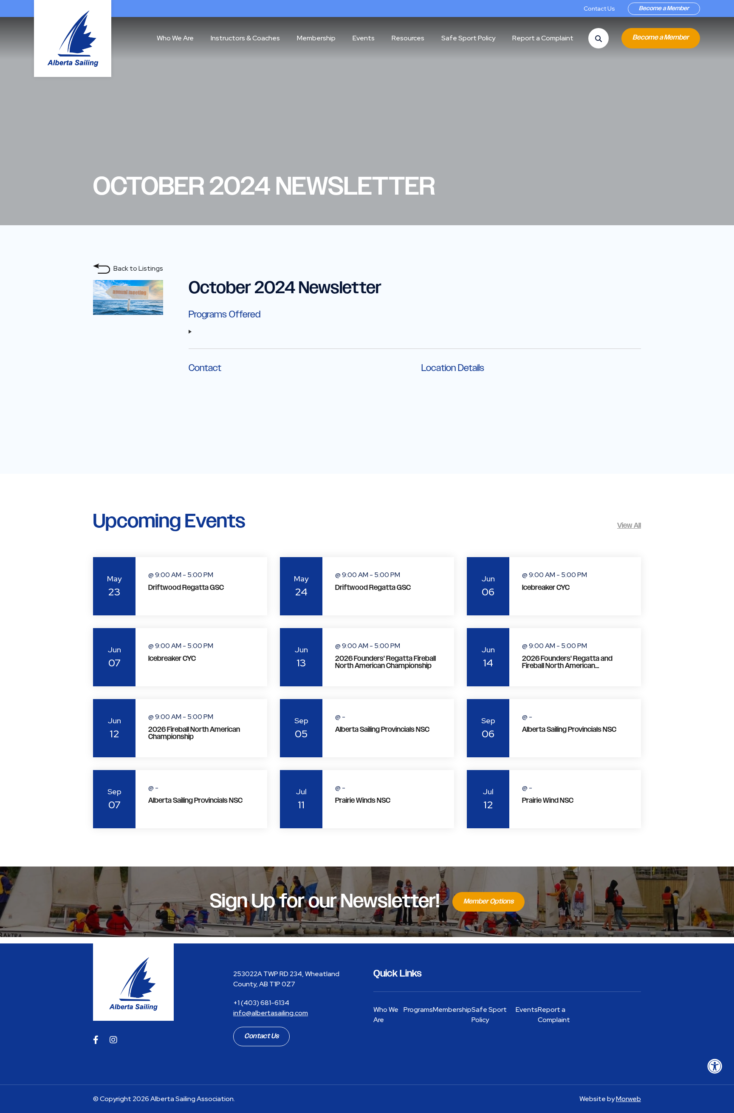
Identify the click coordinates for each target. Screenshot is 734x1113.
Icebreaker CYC (546, 587)
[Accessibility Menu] (715, 1066)
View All (629, 525)
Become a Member (664, 8)
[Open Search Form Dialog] (598, 38)
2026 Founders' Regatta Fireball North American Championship (385, 662)
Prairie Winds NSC (362, 800)
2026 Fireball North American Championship (194, 733)
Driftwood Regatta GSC (186, 587)
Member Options (488, 901)
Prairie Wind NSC (547, 800)
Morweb (628, 1098)
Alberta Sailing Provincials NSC (382, 729)
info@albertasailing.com (270, 1012)
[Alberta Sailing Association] (133, 982)
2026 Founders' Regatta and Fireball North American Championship (567, 666)
